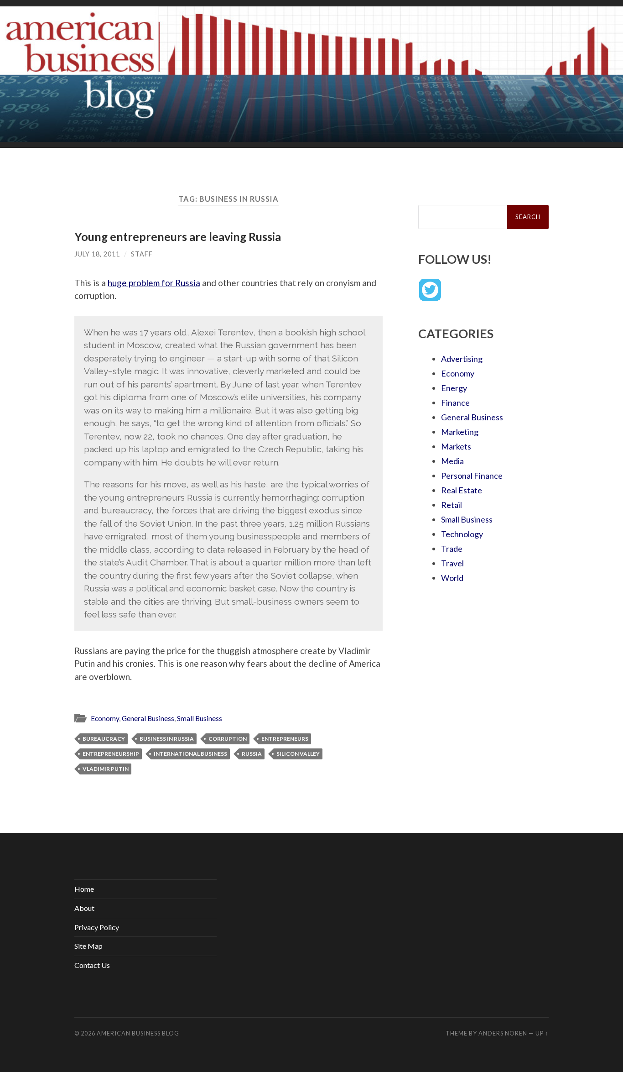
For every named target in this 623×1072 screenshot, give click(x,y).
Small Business (199, 718)
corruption (227, 738)
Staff (142, 254)
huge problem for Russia (154, 282)
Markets (456, 446)
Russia (252, 753)
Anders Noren (502, 1033)
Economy (105, 718)
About (84, 908)
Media (452, 461)
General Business (148, 718)
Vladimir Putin (106, 768)
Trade (451, 549)
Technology (462, 534)
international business (190, 753)
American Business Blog (138, 1033)
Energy (454, 388)
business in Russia (167, 738)
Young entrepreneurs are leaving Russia (177, 236)
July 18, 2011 (97, 254)
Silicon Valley (298, 753)
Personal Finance (472, 476)
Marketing (459, 432)
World (452, 578)
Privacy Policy (96, 927)
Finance (455, 402)
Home (84, 888)
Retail (451, 505)
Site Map (88, 945)
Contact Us (92, 965)
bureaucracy (104, 738)
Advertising (462, 359)
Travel (452, 563)
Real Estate (461, 490)
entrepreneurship (111, 753)
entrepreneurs (284, 738)
